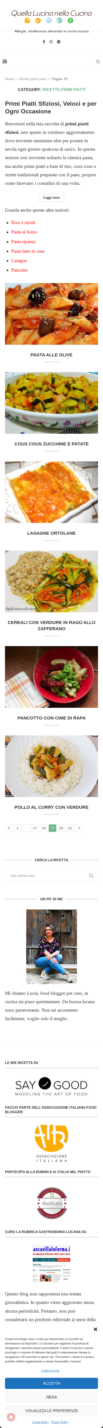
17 (35, 828)
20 (61, 828)
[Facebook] (44, 42)
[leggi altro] (51, 946)
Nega (51, 1397)
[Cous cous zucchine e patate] (51, 403)
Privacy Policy (59, 1422)
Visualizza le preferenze (51, 1411)
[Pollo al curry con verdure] (51, 766)
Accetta (51, 1383)
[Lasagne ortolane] (51, 492)
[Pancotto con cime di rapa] (51, 677)
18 (44, 828)
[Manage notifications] (11, 1417)
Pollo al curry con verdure (51, 807)
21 (70, 828)
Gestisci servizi (50, 1370)
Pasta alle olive (51, 354)
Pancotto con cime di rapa (52, 717)
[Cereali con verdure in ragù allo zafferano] (51, 581)
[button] (95, 1329)
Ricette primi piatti (33, 79)
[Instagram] (51, 42)
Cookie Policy (40, 1422)
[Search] (98, 61)
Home (9, 79)
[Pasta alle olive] (51, 314)
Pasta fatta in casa (27, 251)
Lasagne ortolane (51, 533)
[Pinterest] (58, 42)
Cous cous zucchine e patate (51, 443)
